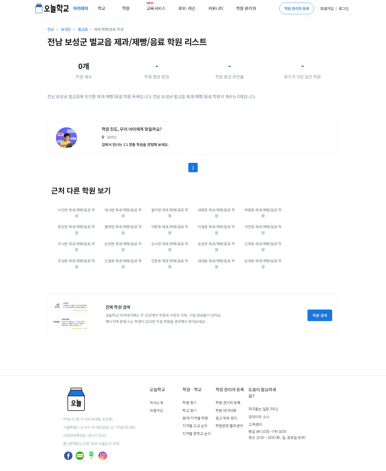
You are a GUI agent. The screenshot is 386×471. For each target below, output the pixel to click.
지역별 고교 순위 (194, 425)
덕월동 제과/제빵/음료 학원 (216, 229)
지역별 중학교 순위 (196, 433)
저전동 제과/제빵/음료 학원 (262, 229)
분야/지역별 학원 (195, 418)
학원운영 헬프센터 (229, 425)
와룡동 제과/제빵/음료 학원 (262, 212)
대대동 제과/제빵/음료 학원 (216, 263)
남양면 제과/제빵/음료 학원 (123, 246)
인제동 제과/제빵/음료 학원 (262, 246)
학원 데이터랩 (226, 410)
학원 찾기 (189, 402)
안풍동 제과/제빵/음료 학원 (169, 263)
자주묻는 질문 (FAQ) (263, 408)
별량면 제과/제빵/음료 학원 (123, 229)
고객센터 (255, 424)
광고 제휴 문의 (226, 418)
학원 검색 (319, 315)
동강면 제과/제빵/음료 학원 (76, 229)
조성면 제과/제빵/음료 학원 (76, 263)
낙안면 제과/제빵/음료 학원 (76, 212)
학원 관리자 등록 (296, 8)
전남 (50, 29)
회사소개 (156, 402)
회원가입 (156, 410)
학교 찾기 (189, 410)
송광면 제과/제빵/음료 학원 (216, 246)
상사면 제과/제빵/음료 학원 (169, 246)
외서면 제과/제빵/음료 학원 (76, 246)
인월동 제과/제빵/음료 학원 (123, 263)
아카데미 (81, 8)
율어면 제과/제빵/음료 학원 (169, 212)
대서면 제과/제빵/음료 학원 (123, 212)
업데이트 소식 (258, 416)
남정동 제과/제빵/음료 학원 (262, 263)
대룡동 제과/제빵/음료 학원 (216, 212)
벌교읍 (83, 29)
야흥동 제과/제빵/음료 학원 (169, 229)
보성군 (66, 29)
